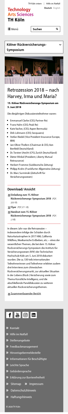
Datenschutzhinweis (23, 390)
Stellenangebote (20, 340)
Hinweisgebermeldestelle (25, 352)
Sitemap (15, 384)
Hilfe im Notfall (53, 3)
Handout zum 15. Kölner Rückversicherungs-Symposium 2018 (33, 215)
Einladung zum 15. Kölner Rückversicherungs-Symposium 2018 (33, 198)
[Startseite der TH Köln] (20, 14)
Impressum (36, 384)
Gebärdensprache (20, 371)
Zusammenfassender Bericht (26, 293)
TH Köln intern (35, 3)
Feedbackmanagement (24, 346)
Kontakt (14, 328)
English (56, 8)
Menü (14, 29)
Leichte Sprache (19, 365)
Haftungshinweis (21, 397)
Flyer (20, 207)
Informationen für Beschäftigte (28, 359)
